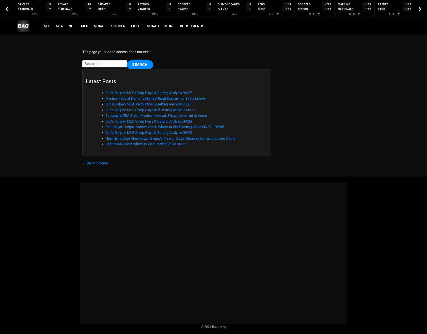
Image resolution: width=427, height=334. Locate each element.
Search (140, 65)
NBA (59, 26)
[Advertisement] (213, 253)
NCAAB (153, 26)
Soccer (118, 26)
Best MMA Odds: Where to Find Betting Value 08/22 (145, 144)
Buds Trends (192, 26)
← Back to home (95, 163)
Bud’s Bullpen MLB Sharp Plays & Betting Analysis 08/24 (148, 121)
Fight (136, 26)
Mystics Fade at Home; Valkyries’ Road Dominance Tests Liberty (155, 98)
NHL (71, 26)
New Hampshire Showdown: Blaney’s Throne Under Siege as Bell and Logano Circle (170, 138)
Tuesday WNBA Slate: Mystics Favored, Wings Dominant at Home (156, 115)
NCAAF (100, 26)
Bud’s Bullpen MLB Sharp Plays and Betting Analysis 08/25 (150, 110)
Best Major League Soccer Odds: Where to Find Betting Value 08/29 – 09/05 (164, 127)
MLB (84, 26)
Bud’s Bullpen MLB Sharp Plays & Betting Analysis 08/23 (148, 133)
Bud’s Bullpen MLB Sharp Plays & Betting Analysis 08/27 (148, 93)
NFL (47, 26)
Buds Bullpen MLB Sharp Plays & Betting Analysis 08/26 (148, 104)
